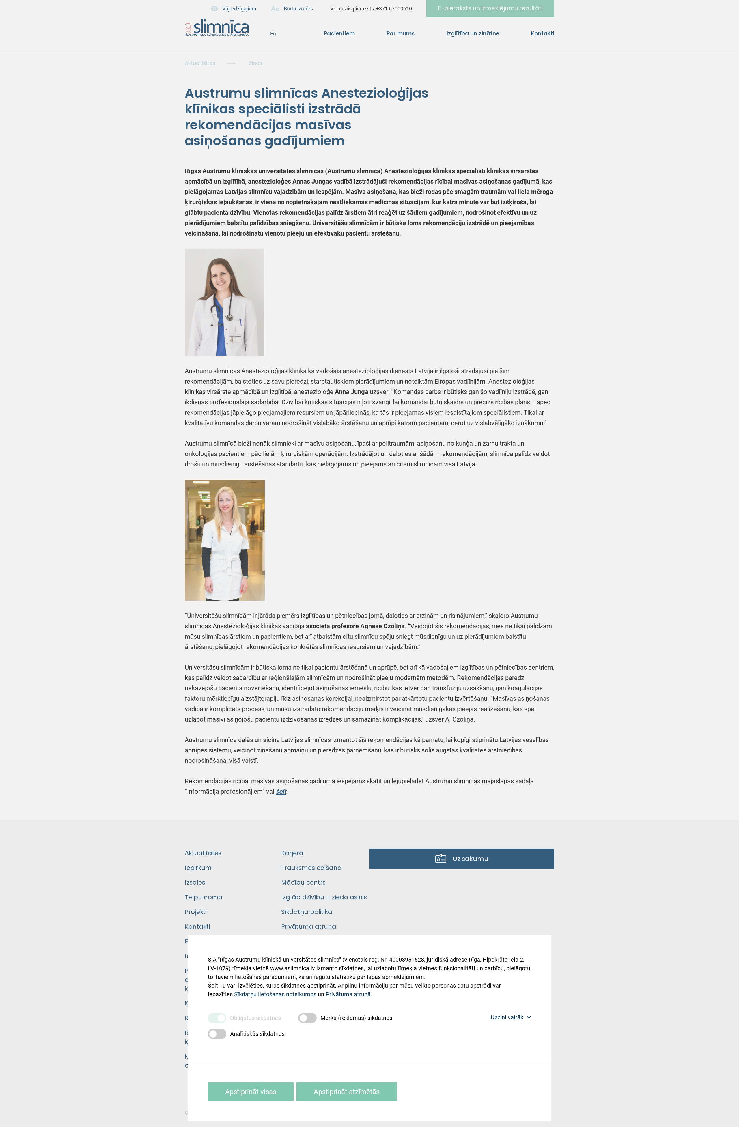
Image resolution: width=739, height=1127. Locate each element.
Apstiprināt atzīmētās (347, 1092)
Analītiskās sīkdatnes (257, 1033)
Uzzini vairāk (507, 1017)
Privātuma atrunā (348, 994)
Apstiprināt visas (250, 1092)
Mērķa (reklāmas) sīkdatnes (356, 1017)
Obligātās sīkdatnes (255, 1017)
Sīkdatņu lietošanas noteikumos (275, 994)
